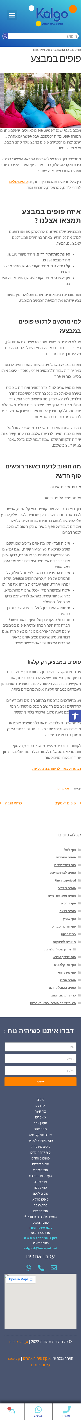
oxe (35, 50)
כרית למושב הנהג (63, 995)
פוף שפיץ (69, 919)
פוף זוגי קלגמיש (65, 965)
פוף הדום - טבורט (64, 926)
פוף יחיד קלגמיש (64, 957)
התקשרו (67, 1415)
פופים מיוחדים (66, 857)
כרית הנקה (68, 934)
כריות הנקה (13, 802)
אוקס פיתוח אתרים (37, 1358)
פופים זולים (68, 980)
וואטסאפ (38, 1415)
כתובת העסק (41, 1222)
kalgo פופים (18, 1341)
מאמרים (63, 788)
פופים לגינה (67, 911)
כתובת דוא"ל (41, 1243)
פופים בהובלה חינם (62, 988)
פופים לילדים (67, 888)
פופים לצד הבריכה (63, 873)
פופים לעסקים (65, 802)
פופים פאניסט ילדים (62, 896)
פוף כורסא (68, 903)
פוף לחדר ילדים (65, 865)
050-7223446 (40, 1233)
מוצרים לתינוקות (64, 942)
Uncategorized (65, 880)
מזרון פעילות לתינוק (57, 949)
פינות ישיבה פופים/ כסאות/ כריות (53, 1003)
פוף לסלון (69, 850)
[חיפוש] (5, 36)
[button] (75, 716)
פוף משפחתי (67, 972)
